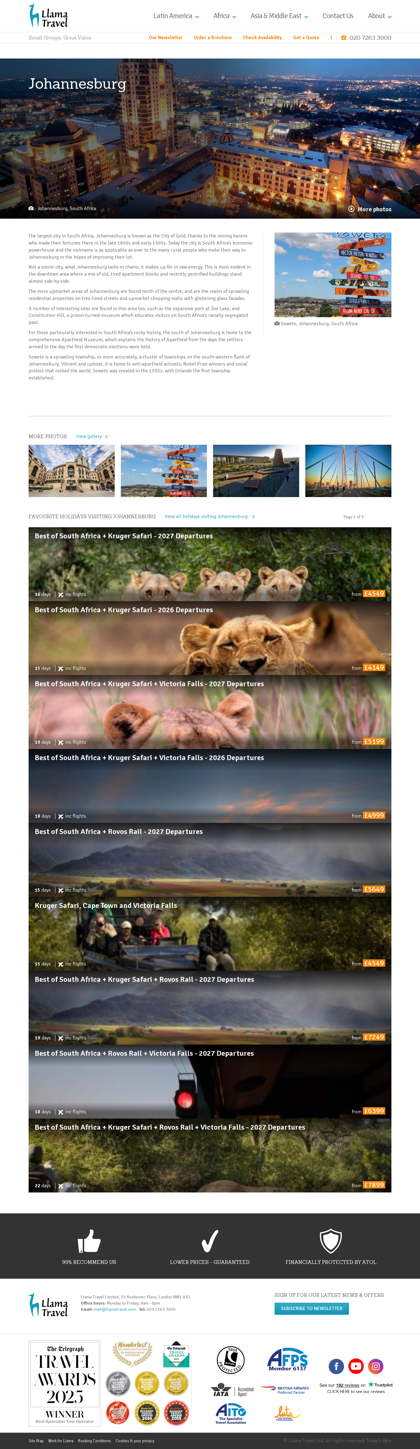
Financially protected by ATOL (331, 1262)
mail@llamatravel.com (116, 1309)
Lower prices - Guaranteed (210, 1262)
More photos (374, 209)
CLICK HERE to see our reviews (356, 1391)
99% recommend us (89, 1262)
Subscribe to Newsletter (312, 1308)
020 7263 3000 (370, 37)
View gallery (89, 436)
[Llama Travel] (48, 15)
